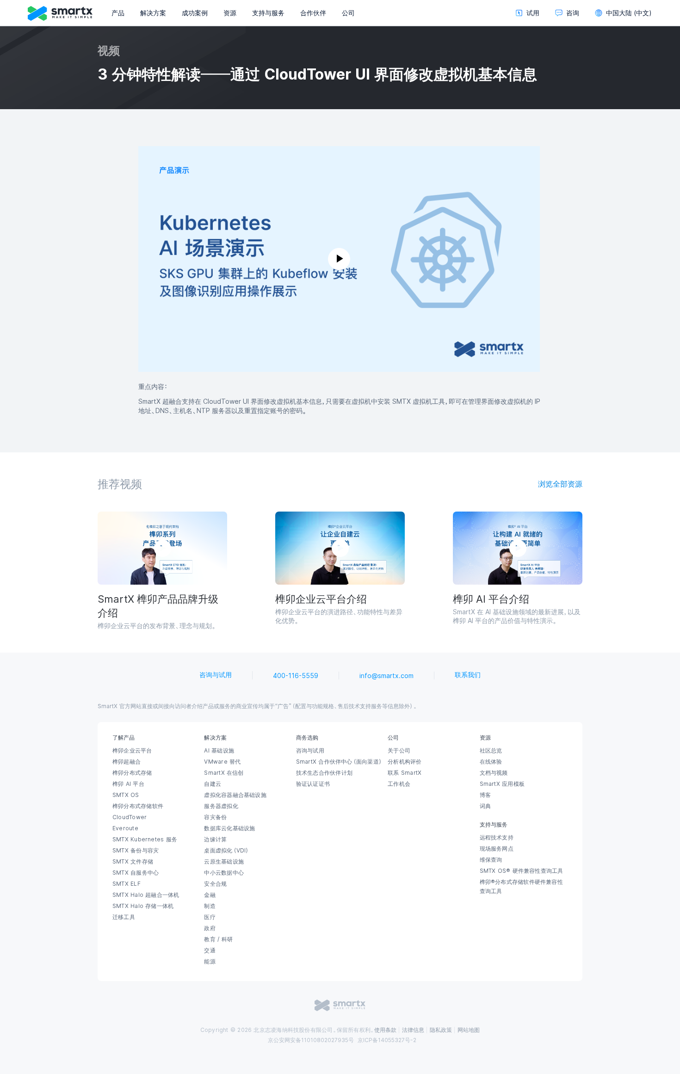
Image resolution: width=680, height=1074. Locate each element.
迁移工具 (123, 917)
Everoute (125, 828)
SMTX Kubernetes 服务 (144, 839)
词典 (485, 806)
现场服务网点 (496, 849)
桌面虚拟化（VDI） (226, 850)
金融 (209, 895)
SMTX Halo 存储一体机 (142, 906)
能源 (209, 961)
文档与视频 (494, 773)
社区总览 (491, 750)
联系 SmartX (404, 773)
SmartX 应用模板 (502, 784)
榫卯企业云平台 (132, 750)
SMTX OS (125, 795)
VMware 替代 (222, 762)
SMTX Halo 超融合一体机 (145, 895)
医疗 (209, 917)
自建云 (212, 784)
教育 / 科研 (218, 939)
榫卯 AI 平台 (128, 784)
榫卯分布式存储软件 (137, 806)
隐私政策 (441, 1030)
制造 (209, 906)
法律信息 (413, 1030)
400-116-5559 (295, 676)
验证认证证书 (313, 784)
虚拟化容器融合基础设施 (235, 795)
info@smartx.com (386, 676)
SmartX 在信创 (223, 773)
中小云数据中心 (224, 873)
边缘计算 (215, 839)
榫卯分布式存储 (132, 773)
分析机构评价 (404, 762)
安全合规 (215, 884)
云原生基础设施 (224, 861)
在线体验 (491, 762)
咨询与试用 (215, 675)
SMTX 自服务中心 (135, 873)
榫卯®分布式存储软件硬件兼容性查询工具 (521, 886)
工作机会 (399, 784)
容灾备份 (215, 817)
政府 (209, 928)
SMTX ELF (126, 884)
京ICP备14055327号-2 (387, 1040)
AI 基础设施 (219, 750)
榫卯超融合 (126, 762)
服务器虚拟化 (221, 806)
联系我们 (468, 675)
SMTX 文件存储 (132, 861)
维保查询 (491, 860)
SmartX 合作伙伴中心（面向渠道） (339, 762)
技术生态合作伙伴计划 (324, 773)
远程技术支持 (496, 837)
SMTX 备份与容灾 (135, 850)
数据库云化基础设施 (229, 828)
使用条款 (385, 1030)
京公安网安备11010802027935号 (311, 1040)
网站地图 (468, 1030)
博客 (485, 795)
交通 (209, 950)
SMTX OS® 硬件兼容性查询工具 (521, 871)
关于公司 (399, 750)
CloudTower (129, 817)
